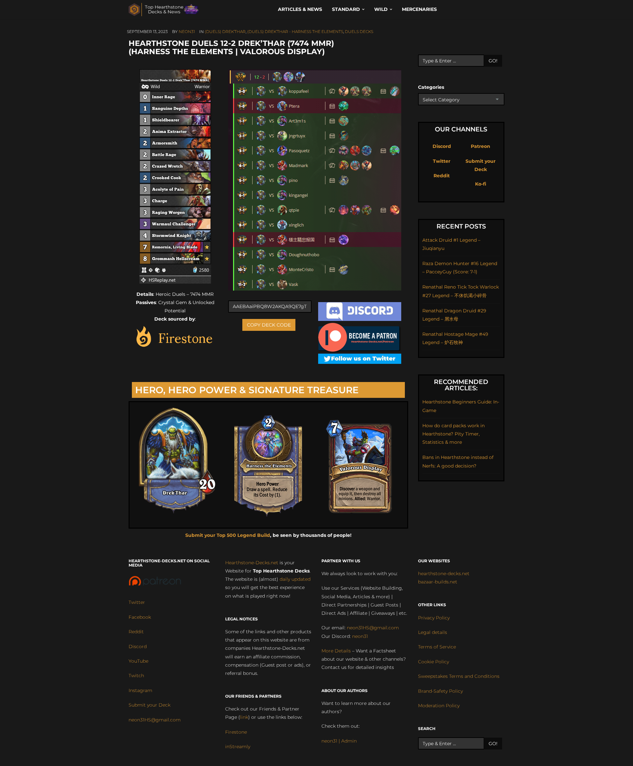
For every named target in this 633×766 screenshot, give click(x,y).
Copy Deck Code (269, 325)
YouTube (138, 661)
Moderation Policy (439, 706)
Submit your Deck (149, 705)
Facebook (140, 617)
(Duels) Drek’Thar (225, 31)
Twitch (136, 676)
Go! (493, 61)
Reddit (442, 176)
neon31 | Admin (339, 741)
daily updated (295, 579)
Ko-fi (480, 184)
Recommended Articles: (461, 385)
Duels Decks (359, 31)
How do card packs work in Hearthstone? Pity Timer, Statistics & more (453, 434)
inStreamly (237, 746)
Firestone (236, 732)
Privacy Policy (434, 618)
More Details (336, 651)
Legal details (432, 632)
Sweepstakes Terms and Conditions (458, 676)
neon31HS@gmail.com (155, 720)
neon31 (187, 31)
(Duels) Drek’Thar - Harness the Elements (295, 31)
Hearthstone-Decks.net (251, 563)
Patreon (480, 146)
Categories (431, 87)
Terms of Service (437, 647)
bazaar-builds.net (437, 582)
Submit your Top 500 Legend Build (227, 535)
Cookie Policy (433, 662)
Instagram (140, 690)
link (244, 717)
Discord (442, 146)
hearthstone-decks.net (443, 573)
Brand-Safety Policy (440, 691)
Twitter (441, 161)
